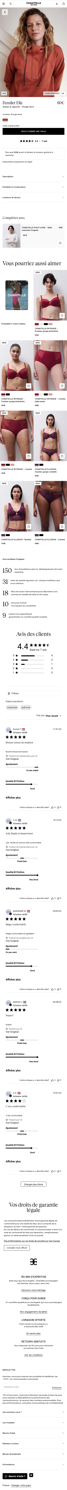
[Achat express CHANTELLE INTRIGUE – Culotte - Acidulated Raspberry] (28, 456)
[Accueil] (34, 3)
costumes (12, 707)
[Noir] (46, 324)
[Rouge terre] (5, 120)
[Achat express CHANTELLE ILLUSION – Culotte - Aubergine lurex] (62, 526)
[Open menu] (3, 3)
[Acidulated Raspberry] (37, 324)
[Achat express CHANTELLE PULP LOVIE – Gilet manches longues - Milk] (60, 243)
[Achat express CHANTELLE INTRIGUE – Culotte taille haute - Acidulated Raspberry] (62, 386)
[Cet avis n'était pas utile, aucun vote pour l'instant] (58, 807)
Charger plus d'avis (33, 1184)
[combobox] (48, 716)
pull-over (26, 707)
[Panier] (63, 3)
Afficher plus (13, 797)
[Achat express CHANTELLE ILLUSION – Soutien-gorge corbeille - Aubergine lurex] (62, 456)
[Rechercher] (10, 3)
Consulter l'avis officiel (17, 1247)
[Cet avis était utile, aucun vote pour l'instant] (52, 807)
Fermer (31, 1475)
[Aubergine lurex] (37, 465)
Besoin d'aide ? (17, 1476)
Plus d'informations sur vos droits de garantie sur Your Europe (32, 1241)
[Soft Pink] (50, 324)
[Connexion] (56, 3)
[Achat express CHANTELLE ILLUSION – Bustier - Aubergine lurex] (28, 526)
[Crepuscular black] (41, 465)
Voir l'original (12, 759)
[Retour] (5, 12)
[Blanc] (41, 324)
